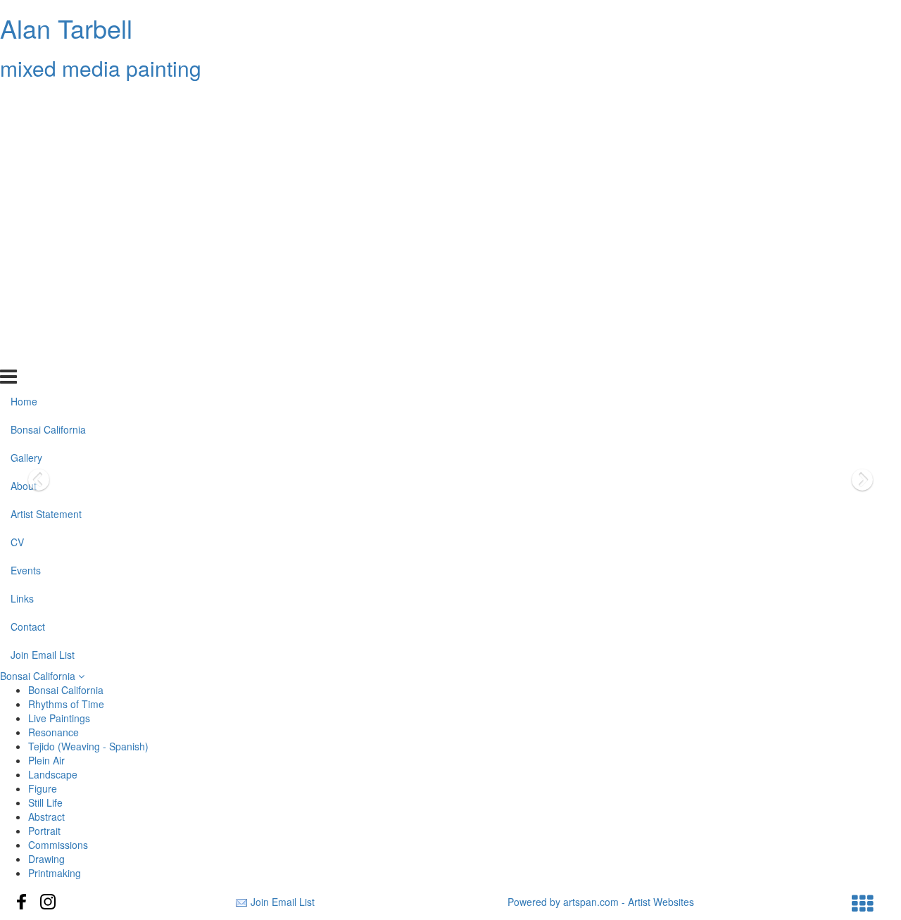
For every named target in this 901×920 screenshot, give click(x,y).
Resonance (53, 732)
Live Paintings (59, 718)
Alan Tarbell (66, 28)
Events (26, 270)
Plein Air (46, 760)
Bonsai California (48, 129)
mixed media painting (100, 68)
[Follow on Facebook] (22, 901)
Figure (42, 788)
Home (24, 101)
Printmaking (54, 873)
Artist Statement (46, 213)
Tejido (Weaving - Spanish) (88, 746)
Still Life (45, 802)
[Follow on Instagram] (48, 901)
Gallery (26, 157)
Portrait (44, 831)
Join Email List (43, 353)
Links (22, 297)
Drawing (46, 859)
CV (17, 241)
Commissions (58, 845)
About (24, 185)
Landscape (52, 774)
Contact (28, 325)
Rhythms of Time (66, 704)
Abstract (46, 816)
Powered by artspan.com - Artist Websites (601, 902)
